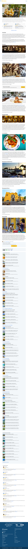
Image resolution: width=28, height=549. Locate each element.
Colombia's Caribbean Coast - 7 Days (9, 327)
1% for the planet (16, 542)
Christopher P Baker (7, 241)
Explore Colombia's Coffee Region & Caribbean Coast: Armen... (12, 419)
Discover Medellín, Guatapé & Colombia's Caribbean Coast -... (12, 416)
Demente (3, 54)
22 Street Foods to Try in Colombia (9, 412)
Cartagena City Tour (7, 273)
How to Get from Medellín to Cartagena (9, 442)
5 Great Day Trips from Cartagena (9, 280)
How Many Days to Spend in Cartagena (9, 277)
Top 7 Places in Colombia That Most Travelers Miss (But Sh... (12, 355)
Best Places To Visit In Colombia (8, 347)
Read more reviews (13, 30)
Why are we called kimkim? (17, 541)
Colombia (3, 3)
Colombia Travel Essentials (6, 358)
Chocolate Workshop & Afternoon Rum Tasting (10, 270)
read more (10, 27)
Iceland (15, 532)
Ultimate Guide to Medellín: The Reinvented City (10, 383)
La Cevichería (6, 153)
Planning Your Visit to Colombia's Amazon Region (10, 380)
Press (2, 543)
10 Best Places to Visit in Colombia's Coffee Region (11, 404)
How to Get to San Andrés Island (9, 439)
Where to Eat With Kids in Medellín (9, 265)
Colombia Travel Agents (8, 397)
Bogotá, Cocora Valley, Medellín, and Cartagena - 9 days (11, 330)
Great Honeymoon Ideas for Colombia (9, 366)
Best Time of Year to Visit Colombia (9, 344)
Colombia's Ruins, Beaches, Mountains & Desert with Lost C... (12, 422)
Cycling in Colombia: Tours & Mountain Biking (10, 372)
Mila (19, 124)
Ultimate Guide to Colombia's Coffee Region (10, 386)
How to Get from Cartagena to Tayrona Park (10, 445)
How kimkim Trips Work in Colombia (9, 394)
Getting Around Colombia (6, 462)
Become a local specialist (4, 544)
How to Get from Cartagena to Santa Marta (10, 459)
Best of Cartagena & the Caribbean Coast (7, 308)
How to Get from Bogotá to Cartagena (9, 453)
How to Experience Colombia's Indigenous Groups (10, 369)
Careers (3, 541)
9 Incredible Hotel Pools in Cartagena (9, 305)
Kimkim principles (4, 542)
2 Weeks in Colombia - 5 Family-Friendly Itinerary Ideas (11, 259)
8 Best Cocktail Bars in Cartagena (9, 283)
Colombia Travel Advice (5, 375)
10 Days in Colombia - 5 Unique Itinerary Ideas (10, 319)
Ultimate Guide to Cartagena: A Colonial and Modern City (11, 294)
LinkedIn (4, 532)
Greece (15, 530)
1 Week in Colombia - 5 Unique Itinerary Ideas (10, 316)
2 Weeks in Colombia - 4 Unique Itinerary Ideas (10, 322)
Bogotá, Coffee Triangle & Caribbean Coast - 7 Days (11, 333)
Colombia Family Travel (5, 268)
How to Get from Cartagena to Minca (9, 456)
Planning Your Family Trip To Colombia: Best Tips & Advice (11, 262)
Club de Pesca (22, 179)
